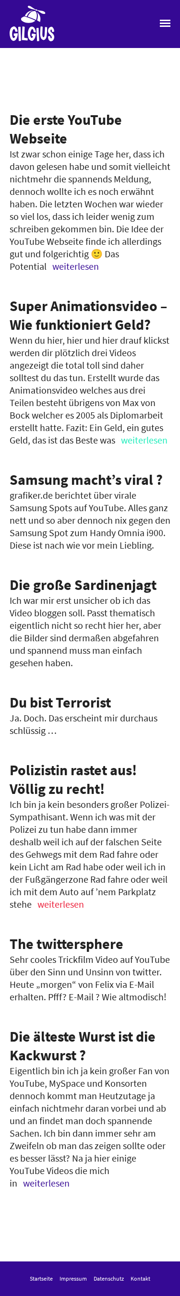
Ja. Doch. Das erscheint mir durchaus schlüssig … (83, 714)
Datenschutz (109, 1278)
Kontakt (140, 1278)
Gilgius (23, 40)
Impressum (73, 1278)
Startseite (41, 1278)
